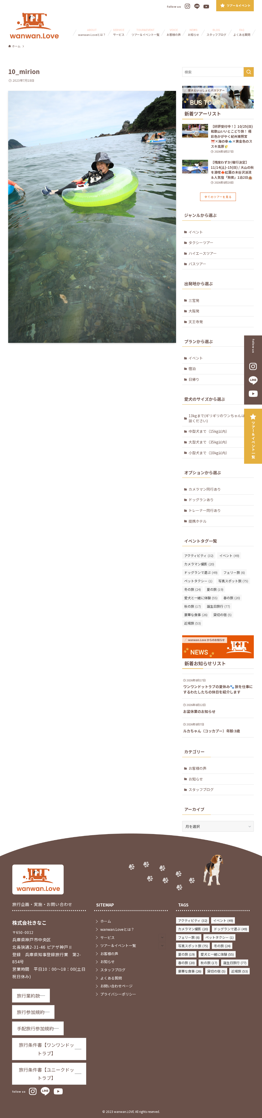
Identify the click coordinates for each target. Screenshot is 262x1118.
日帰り (194, 379)
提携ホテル (197, 521)
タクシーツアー (201, 242)
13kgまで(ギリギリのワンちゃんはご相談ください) (220, 418)
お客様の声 (197, 768)
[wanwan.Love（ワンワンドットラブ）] (34, 25)
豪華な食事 (196, 614)
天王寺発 (196, 321)
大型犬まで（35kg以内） (209, 442)
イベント (196, 232)
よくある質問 (111, 977)
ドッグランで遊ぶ (200, 572)
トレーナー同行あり (205, 510)
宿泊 (192, 368)
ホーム (105, 921)
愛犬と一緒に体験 (200, 597)
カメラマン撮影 (199, 564)
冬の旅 (192, 589)
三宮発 (194, 300)
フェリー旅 (234, 572)
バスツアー (197, 263)
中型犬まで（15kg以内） (209, 431)
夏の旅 (215, 589)
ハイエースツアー (203, 253)
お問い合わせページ (116, 985)
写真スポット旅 (233, 580)
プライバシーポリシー (118, 994)
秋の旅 (192, 606)
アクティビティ (198, 555)
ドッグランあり (201, 499)
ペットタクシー (198, 580)
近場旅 (192, 623)
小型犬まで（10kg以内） (209, 452)
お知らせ (196, 779)
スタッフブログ (201, 789)
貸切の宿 (222, 614)
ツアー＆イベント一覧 (253, 440)
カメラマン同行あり (205, 489)
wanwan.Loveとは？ (117, 929)
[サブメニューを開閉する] (162, 937)
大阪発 (194, 310)
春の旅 (231, 597)
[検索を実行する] (249, 72)
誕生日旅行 (218, 606)
